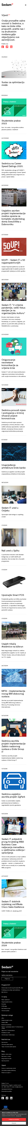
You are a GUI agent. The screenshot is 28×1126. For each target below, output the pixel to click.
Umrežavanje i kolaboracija (8, 1034)
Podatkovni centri (6, 1032)
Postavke (14, 1123)
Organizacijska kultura (7, 1001)
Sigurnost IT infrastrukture (8, 1030)
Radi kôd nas (6, 1039)
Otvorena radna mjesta (7, 1044)
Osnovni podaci (5, 1010)
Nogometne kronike (6, 1058)
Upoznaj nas (5, 1042)
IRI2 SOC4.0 (4, 992)
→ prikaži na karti (17, 1085)
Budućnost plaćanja (6, 1024)
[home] (7, 4)
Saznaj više (18, 1115)
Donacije (4, 1004)
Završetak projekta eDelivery (9, 1070)
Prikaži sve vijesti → (6, 1072)
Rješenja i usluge (7, 1015)
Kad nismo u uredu (6, 1056)
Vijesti (4, 1065)
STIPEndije (4, 1006)
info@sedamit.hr (19, 1087)
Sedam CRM (5, 1022)
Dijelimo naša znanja (6, 1054)
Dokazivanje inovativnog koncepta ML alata (12, 987)
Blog (3, 1051)
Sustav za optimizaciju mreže (9, 1068)
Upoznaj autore (5, 1060)
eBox (3, 1018)
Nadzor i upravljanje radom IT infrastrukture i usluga (12, 1027)
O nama (4, 996)
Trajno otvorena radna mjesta (9, 1046)
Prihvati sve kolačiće (14, 1119)
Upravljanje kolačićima (7, 1089)
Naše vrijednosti (6, 999)
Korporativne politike (7, 1091)
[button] (25, 5)
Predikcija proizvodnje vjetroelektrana (11, 990)
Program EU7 (6, 985)
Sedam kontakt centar (7, 1020)
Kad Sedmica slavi (6, 1008)
